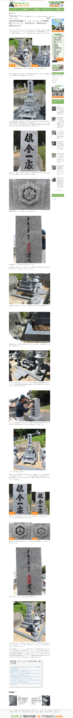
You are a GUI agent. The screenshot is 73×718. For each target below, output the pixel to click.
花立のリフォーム (43, 710)
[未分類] (13, 698)
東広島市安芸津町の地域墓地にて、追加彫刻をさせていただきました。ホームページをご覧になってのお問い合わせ (23, 700)
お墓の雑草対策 (25, 711)
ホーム (11, 710)
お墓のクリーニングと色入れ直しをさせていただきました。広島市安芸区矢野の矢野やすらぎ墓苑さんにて (60, 110)
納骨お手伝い (28, 710)
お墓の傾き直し (50, 710)
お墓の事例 (15, 710)
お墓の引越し (31, 711)
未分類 (48, 18)
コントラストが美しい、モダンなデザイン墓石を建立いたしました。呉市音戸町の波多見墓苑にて (60, 135)
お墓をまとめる (57, 710)
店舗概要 (45, 711)
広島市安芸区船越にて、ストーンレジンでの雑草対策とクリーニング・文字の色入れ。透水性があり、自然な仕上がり (60, 158)
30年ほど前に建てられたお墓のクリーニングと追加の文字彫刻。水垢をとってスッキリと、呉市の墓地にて (36, 700)
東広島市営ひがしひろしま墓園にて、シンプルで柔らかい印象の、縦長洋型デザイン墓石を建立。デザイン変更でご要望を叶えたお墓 (60, 122)
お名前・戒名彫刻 (22, 710)
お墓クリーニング (18, 711)
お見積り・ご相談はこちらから (54, 711)
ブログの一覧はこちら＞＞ (59, 190)
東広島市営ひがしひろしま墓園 (57, 75)
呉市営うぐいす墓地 (55, 77)
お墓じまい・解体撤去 (39, 711)
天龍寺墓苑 (54, 82)
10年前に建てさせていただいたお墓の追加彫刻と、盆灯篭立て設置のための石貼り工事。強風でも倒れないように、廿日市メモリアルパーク (60, 183)
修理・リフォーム (35, 710)
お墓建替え (12, 711)
